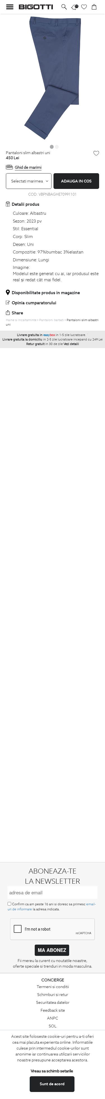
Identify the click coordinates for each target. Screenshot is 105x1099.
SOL (53, 1026)
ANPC (52, 1018)
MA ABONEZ (52, 950)
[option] (52, 78)
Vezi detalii (71, 344)
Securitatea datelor (52, 1002)
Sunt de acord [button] (52, 1083)
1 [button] (52, 146)
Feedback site (53, 1010)
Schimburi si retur (52, 994)
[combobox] (29, 181)
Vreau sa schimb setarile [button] (52, 1070)
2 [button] (57, 146)
